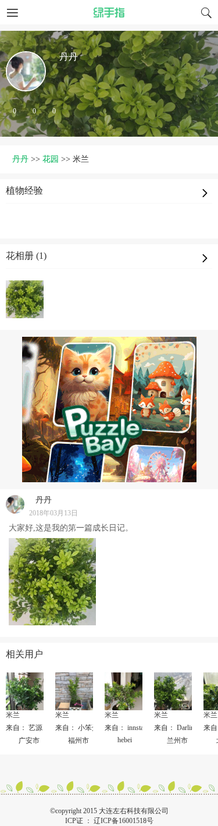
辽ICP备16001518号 (123, 821)
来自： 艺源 (24, 728)
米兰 (13, 715)
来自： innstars (127, 728)
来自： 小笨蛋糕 (80, 728)
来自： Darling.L (178, 728)
